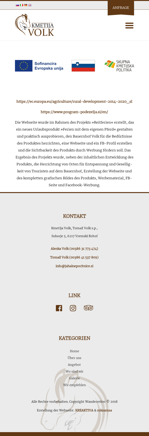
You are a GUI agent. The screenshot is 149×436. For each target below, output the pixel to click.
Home (74, 351)
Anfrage (121, 7)
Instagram (73, 308)
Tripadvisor (88, 308)
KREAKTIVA (84, 410)
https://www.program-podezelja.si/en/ (74, 112)
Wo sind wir (74, 371)
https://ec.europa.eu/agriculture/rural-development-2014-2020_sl (74, 101)
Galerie (74, 378)
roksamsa (104, 410)
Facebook (59, 308)
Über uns (74, 358)
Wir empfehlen (74, 385)
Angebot (74, 365)
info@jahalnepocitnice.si (74, 266)
